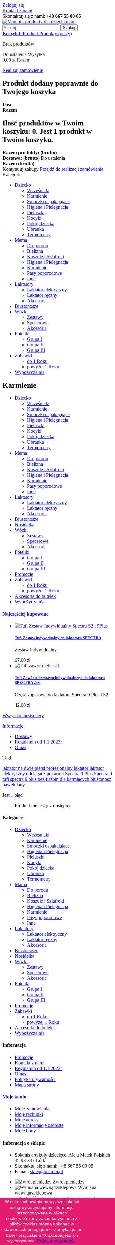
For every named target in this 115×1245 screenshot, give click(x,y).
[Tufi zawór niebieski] (37, 665)
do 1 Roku (37, 361)
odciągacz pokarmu (45, 773)
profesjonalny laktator (68, 768)
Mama (21, 240)
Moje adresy (27, 1119)
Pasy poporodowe (44, 273)
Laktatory (24, 284)
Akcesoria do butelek (35, 596)
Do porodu (37, 245)
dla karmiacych (75, 779)
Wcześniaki (38, 190)
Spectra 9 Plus (79, 773)
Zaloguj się (13, 5)
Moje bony (25, 1130)
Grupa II (35, 344)
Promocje (24, 574)
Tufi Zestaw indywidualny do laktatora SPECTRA (58, 638)
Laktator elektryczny (47, 289)
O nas (20, 747)
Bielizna (35, 251)
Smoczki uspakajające (48, 201)
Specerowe (37, 322)
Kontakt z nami (17, 10)
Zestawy (35, 317)
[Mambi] (38, 21)
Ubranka (35, 229)
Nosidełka (24, 524)
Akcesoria (37, 300)
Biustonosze (26, 306)
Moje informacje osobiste (39, 1125)
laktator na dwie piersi (24, 768)
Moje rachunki (29, 1114)
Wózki (21, 311)
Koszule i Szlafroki (45, 256)
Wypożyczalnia (29, 372)
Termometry (39, 234)
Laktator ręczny (42, 295)
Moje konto (14, 1096)
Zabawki (23, 355)
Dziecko (23, 185)
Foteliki (22, 333)
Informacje (12, 726)
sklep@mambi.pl (46, 1171)
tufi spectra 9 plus (20, 779)
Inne (31, 278)
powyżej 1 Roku (43, 366)
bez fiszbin (49, 779)
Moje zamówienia (32, 1108)
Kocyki (34, 218)
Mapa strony (27, 1084)
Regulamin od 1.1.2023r (38, 741)
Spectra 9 (103, 773)
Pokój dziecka (40, 223)
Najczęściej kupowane (25, 614)
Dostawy (23, 736)
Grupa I (34, 339)
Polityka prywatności (35, 1079)
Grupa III (36, 350)
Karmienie (37, 196)
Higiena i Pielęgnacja (47, 207)
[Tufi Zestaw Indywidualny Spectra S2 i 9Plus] (61, 625)
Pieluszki (35, 212)
